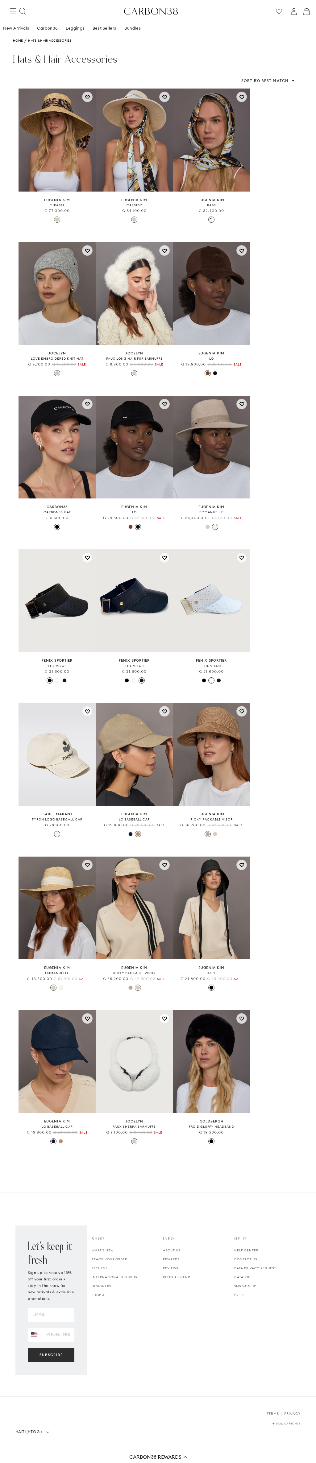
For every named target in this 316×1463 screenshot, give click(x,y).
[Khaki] (138, 834)
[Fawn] (208, 834)
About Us (171, 1250)
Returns (99, 1268)
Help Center (246, 1250)
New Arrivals (16, 28)
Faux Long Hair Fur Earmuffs (134, 359)
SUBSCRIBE (51, 1355)
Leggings (75, 28)
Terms (273, 1413)
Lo (211, 359)
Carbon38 (47, 28)
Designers (101, 1286)
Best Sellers (104, 28)
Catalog (242, 1277)
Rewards (171, 1259)
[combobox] (35, 1334)
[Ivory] (134, 219)
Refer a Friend (176, 1277)
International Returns (114, 1277)
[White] (57, 680)
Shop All (100, 1295)
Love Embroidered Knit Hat (57, 359)
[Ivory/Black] (211, 219)
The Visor (57, 666)
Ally (211, 973)
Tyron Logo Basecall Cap (57, 819)
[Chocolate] (208, 373)
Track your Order (109, 1259)
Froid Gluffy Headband (211, 1127)
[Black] (50, 680)
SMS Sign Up (245, 1286)
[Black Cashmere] (215, 373)
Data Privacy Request (255, 1268)
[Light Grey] (57, 373)
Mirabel (57, 205)
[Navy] (64, 680)
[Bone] (215, 527)
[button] (158, 1457)
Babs (211, 205)
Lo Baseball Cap (134, 819)
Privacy (292, 1413)
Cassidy (134, 205)
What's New (103, 1250)
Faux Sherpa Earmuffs (134, 1127)
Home (18, 41)
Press (239, 1295)
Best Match (264, 80)
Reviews (170, 1268)
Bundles (132, 28)
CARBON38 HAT (57, 512)
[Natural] (57, 219)
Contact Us (245, 1259)
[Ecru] (57, 834)
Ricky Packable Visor (211, 819)
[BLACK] (57, 527)
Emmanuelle (211, 512)
